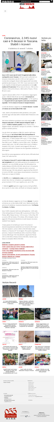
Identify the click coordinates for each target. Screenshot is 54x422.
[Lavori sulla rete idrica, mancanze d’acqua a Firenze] (26, 359)
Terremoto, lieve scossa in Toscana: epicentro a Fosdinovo (46, 72)
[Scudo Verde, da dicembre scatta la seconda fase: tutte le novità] (46, 47)
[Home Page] (27, 6)
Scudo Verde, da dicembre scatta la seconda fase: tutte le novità (46, 56)
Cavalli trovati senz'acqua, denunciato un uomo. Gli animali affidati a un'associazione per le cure (10, 371)
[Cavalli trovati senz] (10, 359)
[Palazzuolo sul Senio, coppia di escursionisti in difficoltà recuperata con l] (26, 314)
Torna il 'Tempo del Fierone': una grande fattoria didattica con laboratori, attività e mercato (10, 325)
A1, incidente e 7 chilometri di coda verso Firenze (46, 124)
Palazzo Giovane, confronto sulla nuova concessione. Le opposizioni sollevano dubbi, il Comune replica (26, 303)
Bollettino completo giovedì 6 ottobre (13, 244)
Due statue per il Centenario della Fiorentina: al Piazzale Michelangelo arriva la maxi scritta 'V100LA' (42, 348)
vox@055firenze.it (7, 401)
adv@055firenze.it (7, 399)
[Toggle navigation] (5, 11)
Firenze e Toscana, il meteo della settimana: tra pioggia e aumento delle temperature (46, 107)
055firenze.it (41, 412)
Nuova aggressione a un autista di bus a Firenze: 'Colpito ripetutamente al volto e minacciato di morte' (42, 325)
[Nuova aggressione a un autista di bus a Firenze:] (42, 314)
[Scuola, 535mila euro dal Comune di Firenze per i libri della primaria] (42, 359)
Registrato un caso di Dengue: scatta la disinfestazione (26, 348)
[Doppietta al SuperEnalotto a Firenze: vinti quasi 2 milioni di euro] (46, 81)
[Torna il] (10, 314)
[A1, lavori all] (10, 291)
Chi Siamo (30, 400)
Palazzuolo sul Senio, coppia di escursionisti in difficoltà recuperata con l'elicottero (26, 325)
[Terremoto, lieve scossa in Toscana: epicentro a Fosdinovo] (46, 64)
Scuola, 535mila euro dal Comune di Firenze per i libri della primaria (42, 370)
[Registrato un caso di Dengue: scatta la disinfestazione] (26, 336)
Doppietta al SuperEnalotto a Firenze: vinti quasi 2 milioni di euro (46, 89)
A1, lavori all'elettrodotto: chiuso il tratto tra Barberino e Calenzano (10, 302)
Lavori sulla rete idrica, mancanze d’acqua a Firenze (26, 370)
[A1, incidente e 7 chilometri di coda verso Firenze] (46, 116)
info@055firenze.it (7, 396)
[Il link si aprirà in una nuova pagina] (27, 415)
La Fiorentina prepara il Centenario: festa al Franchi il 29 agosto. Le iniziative (46, 141)
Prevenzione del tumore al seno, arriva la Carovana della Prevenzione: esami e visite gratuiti (10, 348)
